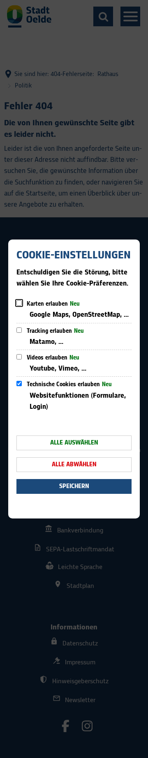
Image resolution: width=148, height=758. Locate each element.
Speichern (74, 486)
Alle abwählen (74, 464)
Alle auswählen (74, 443)
